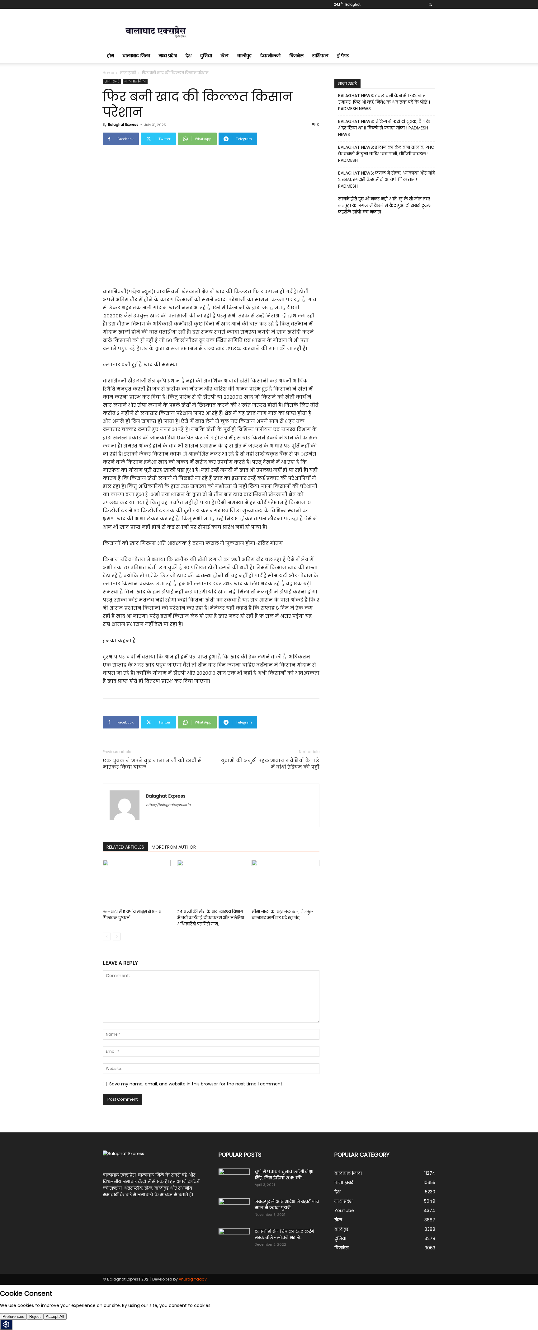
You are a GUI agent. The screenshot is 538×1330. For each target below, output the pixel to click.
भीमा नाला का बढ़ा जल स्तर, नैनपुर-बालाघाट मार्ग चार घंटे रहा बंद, (283, 915)
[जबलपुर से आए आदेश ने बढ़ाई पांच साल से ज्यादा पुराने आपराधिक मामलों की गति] (234, 1209)
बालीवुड (244, 56)
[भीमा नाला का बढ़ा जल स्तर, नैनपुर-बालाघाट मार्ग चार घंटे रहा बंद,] (285, 883)
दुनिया (206, 56)
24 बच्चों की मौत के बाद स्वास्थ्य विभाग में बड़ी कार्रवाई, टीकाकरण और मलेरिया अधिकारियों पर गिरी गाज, (210, 918)
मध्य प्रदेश (168, 56)
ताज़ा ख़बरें (128, 72)
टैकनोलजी (270, 56)
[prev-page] (107, 936)
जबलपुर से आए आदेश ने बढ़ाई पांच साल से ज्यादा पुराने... (287, 1204)
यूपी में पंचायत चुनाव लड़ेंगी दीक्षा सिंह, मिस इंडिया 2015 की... (284, 1174)
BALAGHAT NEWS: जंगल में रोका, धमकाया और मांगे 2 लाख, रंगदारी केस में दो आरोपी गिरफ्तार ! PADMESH (386, 179)
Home (108, 72)
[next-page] (116, 936)
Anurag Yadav (193, 1279)
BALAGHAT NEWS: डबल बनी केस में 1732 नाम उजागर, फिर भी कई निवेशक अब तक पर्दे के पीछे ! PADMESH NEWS (384, 102)
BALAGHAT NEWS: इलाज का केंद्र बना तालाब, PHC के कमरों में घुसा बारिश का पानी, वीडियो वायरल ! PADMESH (386, 153)
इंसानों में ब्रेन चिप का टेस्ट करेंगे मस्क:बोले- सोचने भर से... (284, 1234)
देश (188, 56)
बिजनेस (296, 56)
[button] (430, 4)
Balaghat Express (123, 124)
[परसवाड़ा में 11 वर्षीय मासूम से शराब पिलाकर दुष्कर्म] (137, 883)
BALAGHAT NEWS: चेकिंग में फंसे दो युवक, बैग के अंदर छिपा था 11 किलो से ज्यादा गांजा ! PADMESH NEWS (384, 128)
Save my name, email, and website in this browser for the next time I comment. (196, 1084)
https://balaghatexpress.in (168, 804)
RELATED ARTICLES (125, 847)
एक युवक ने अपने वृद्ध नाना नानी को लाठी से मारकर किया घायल (152, 763)
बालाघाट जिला (136, 56)
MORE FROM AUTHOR (174, 847)
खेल (225, 56)
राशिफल (320, 56)
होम (110, 56)
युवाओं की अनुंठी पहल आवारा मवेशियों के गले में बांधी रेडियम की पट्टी (270, 763)
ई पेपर (343, 56)
